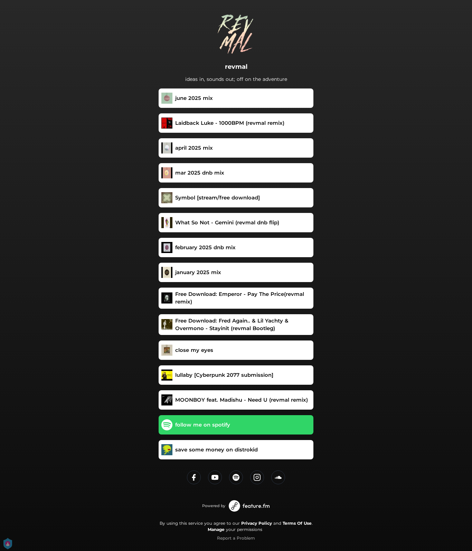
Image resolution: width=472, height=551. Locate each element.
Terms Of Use (297, 523)
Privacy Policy (256, 523)
